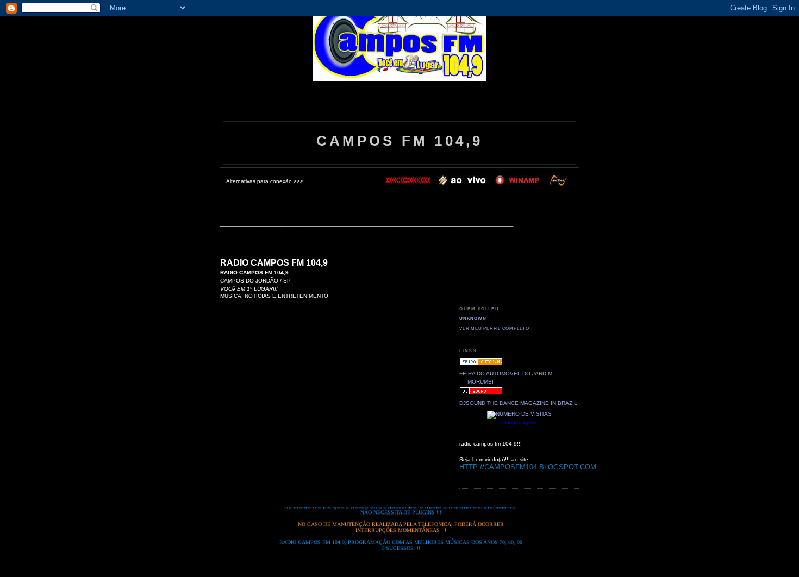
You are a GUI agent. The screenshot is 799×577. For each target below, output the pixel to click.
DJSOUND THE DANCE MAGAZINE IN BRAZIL (518, 403)
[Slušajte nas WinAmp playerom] (465, 184)
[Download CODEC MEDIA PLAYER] (558, 184)
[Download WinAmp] (521, 184)
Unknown (472, 318)
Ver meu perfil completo (494, 328)
